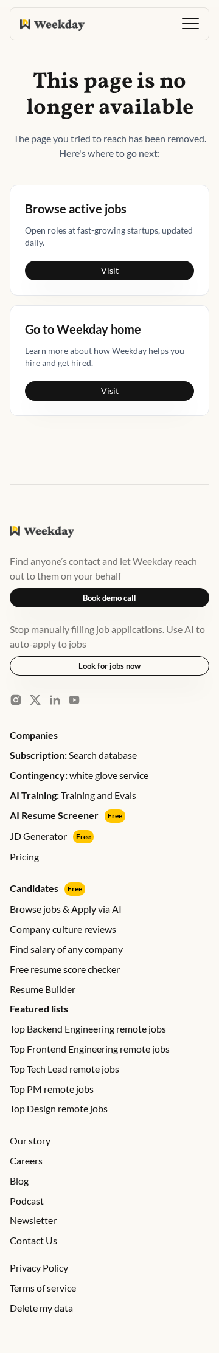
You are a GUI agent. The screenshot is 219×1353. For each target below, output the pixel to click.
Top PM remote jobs (52, 1089)
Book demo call (109, 598)
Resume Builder (42, 989)
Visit (110, 270)
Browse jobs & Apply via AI (66, 909)
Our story (30, 1140)
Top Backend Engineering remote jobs (88, 1028)
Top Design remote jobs (59, 1108)
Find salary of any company (66, 949)
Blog (19, 1180)
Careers (26, 1160)
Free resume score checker (65, 969)
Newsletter (33, 1220)
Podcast (27, 1200)
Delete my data (41, 1307)
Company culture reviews (63, 929)
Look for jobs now (109, 666)
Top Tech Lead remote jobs (64, 1068)
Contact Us (33, 1240)
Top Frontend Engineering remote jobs (90, 1048)
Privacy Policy (39, 1267)
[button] (190, 23)
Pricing (24, 856)
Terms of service (43, 1287)
